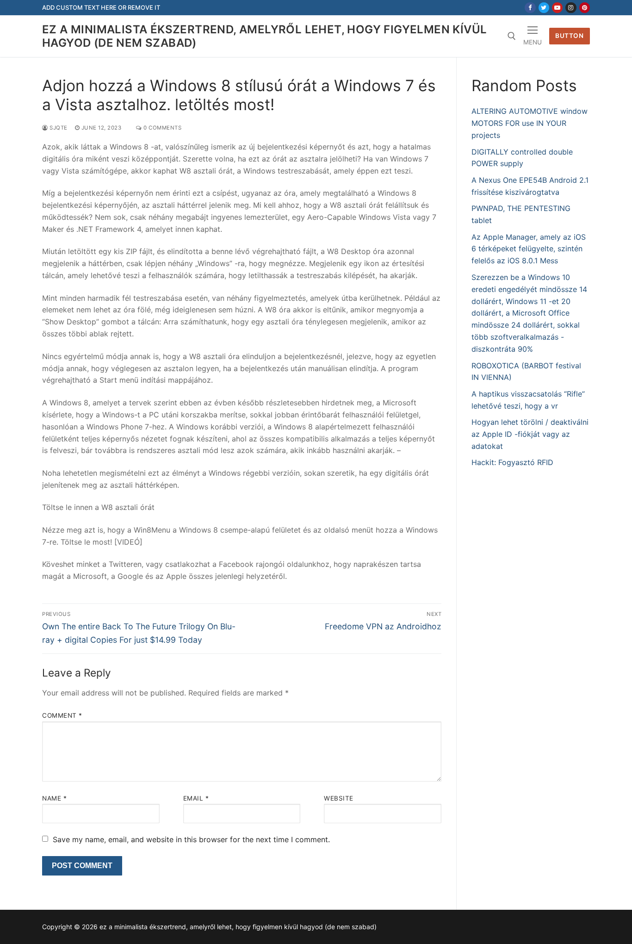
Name (54, 798)
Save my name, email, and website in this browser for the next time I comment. (191, 839)
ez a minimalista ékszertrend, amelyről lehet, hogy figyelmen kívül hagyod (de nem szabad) (264, 36)
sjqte (58, 127)
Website (338, 798)
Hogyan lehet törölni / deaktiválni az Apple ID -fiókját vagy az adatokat (530, 434)
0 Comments (161, 127)
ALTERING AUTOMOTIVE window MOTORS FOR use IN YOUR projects (529, 123)
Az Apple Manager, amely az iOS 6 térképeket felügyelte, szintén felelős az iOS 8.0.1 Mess (528, 249)
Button (569, 35)
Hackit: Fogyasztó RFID (512, 462)
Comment (62, 715)
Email (196, 798)
